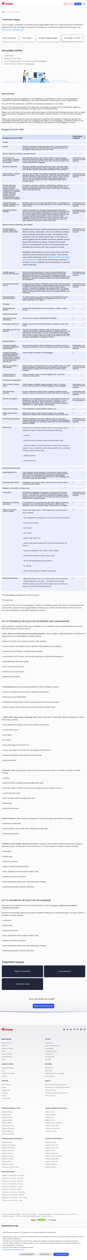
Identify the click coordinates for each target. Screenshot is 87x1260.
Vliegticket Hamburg (8, 1164)
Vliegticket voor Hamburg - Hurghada (13, 1194)
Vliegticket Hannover (8, 1156)
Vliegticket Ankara (7, 1120)
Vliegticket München (8, 1150)
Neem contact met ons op (43, 1006)
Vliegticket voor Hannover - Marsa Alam (13, 1192)
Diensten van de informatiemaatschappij (28, 1216)
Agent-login (48, 1070)
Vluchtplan (48, 1059)
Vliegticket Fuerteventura (52, 1128)
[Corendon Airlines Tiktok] (81, 1029)
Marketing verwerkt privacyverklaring (56, 1093)
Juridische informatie (59, 1214)
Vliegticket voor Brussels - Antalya (12, 1186)
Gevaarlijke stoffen (72, 38)
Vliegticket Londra (50, 1142)
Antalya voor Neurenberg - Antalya (12, 1183)
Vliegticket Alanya (7, 1117)
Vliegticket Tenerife (51, 1131)
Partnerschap (49, 1068)
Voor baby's (27, 38)
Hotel (3, 1059)
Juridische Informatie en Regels (11, 1214)
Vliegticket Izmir (6, 1114)
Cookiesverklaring (50, 1090)
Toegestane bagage (7, 1068)
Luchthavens (49, 1054)
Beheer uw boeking (7, 1048)
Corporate (5, 1093)
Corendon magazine (51, 1051)
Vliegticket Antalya (7, 1112)
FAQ (3, 1070)
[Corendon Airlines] (7, 3)
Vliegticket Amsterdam (51, 1147)
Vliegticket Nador (50, 1150)
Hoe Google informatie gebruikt (13, 1249)
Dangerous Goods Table (12, 58)
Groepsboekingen (7, 1054)
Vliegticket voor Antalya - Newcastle (13, 1178)
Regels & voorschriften (8, 1073)
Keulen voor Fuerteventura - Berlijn (12, 1200)
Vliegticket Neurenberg (8, 1145)
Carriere (4, 1095)
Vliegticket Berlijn (7, 1161)
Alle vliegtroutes (50, 1056)
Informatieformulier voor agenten (54, 1073)
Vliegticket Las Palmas (52, 1125)
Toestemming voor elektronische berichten (57, 1087)
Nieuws (4, 1087)
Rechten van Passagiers (29, 1214)
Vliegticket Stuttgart (8, 1158)
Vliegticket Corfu (50, 1120)
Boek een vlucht (6, 1043)
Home (3, 12)
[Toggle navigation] (84, 4)
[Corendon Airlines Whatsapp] (84, 1029)
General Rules (9, 56)
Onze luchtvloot (6, 1084)
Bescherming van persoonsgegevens (56, 1084)
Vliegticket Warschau (51, 1161)
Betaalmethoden (50, 1076)
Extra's (4, 1051)
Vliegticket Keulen (7, 1142)
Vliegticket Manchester (52, 1145)
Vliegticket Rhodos (50, 1114)
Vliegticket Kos (49, 1117)
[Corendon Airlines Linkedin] (78, 1029)
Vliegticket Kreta (50, 1112)
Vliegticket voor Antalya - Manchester (13, 1175)
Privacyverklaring (50, 1095)
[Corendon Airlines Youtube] (71, 1029)
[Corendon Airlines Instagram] (64, 1029)
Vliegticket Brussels (51, 1164)
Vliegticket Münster (7, 1153)
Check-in (78, 4)
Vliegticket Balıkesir (7, 1131)
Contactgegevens (64, 971)
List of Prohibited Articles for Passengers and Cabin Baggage (25, 61)
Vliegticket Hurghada (51, 1153)
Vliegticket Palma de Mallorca (54, 1123)
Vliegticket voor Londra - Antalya (11, 1189)
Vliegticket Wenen (50, 1167)
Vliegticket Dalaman (8, 1125)
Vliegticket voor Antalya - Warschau (12, 1181)
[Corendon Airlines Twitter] (67, 1029)
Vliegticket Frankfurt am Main (10, 1167)
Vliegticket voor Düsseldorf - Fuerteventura (14, 1197)
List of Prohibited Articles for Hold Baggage (19, 64)
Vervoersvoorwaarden (44, 1214)
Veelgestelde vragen (22, 984)
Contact (4, 1076)
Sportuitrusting (9, 38)
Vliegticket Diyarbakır (8, 1128)
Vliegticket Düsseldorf (8, 1147)
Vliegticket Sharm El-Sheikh (53, 1156)
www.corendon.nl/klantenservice (13, 30)
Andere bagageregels (48, 38)
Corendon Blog (6, 1098)
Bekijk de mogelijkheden (52, 1045)
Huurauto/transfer (7, 1056)
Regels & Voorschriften (22, 971)
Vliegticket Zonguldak (8, 1134)
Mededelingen (6, 1090)
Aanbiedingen (49, 1043)
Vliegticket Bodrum (7, 1123)
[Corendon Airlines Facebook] (74, 1029)
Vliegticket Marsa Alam (52, 1158)
